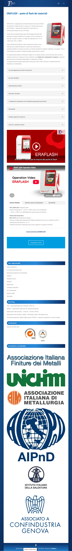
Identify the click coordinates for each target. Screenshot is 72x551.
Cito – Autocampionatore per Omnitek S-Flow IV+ (21, 306)
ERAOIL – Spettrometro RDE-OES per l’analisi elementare (23, 309)
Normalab (9, 296)
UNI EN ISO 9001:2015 (13, 327)
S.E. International (11, 290)
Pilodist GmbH (11, 293)
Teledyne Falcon (11, 279)
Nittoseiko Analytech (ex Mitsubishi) (17, 273)
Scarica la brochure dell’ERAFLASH (36, 232)
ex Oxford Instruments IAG (14, 270)
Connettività (51, 203)
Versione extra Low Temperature (34, 203)
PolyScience (10, 284)
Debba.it (54, 548)
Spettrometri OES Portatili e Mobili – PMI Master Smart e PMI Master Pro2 (27, 314)
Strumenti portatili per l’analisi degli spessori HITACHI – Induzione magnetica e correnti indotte (33, 317)
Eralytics (9, 276)
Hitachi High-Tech (12, 267)
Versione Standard (15, 203)
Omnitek (9, 281)
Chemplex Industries (12, 287)
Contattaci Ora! (36, 242)
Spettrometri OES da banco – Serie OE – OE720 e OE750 (22, 311)
